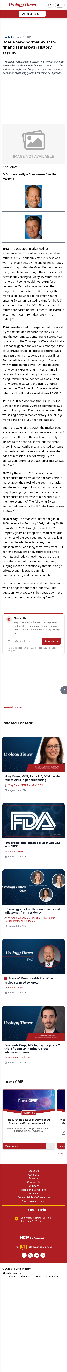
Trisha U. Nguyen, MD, (43, 917)
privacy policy (11, 650)
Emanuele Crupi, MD (19, 1057)
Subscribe (50, 641)
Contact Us (33, 1182)
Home (12, 1276)
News (38, 1276)
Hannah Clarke (15, 851)
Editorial (33, 1178)
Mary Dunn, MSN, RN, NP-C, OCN (25, 785)
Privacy (33, 1193)
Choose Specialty (30, 13)
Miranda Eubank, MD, (19, 917)
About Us (33, 1171)
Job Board (33, 1186)
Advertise (33, 1174)
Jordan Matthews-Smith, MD (20, 920)
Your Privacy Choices (33, 1201)
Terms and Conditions (33, 1189)
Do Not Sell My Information (33, 1197)
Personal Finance (13, 707)
